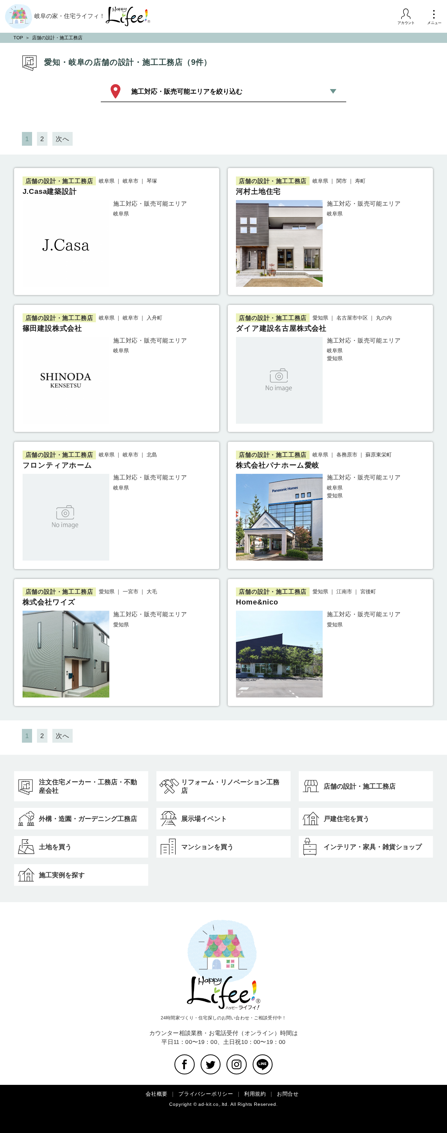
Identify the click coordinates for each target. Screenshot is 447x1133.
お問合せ (288, 1094)
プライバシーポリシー (205, 1094)
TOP (18, 37)
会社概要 (157, 1094)
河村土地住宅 (258, 191)
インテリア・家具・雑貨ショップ (373, 846)
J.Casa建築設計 (50, 191)
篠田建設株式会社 (52, 328)
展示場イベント (204, 818)
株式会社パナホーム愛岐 (277, 465)
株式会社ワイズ (49, 602)
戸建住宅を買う (346, 818)
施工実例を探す (62, 875)
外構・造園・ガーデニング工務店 (88, 818)
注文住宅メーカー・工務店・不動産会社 (88, 786)
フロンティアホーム (57, 465)
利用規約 (255, 1094)
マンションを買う (207, 846)
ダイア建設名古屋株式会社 (281, 328)
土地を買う (55, 846)
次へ (62, 138)
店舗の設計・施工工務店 (360, 786)
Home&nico (257, 602)
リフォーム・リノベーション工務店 (230, 786)
